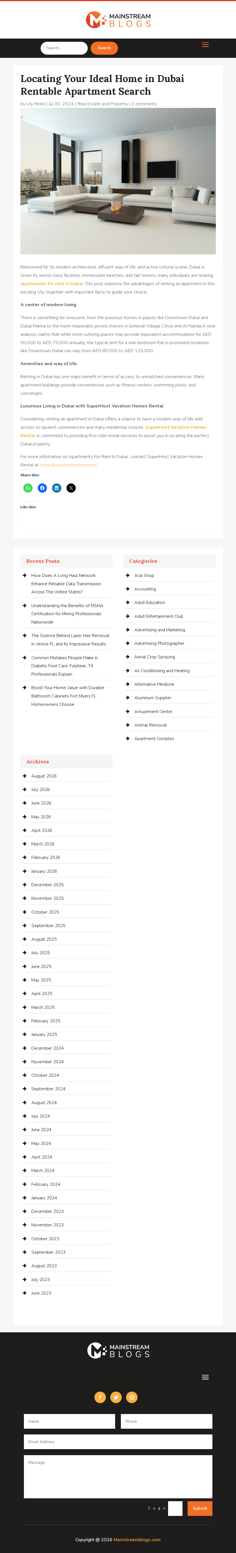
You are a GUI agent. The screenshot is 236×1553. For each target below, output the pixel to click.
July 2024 (40, 1116)
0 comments (144, 104)
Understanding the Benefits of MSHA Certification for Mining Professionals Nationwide (67, 614)
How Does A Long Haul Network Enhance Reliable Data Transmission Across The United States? (66, 584)
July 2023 (40, 1280)
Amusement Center (153, 711)
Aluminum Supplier (153, 698)
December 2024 (47, 1048)
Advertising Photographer (159, 643)
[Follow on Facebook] (100, 1397)
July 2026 (40, 789)
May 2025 (41, 980)
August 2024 (44, 1103)
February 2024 (45, 1184)
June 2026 (41, 803)
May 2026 (41, 817)
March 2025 (42, 1007)
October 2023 (45, 1239)
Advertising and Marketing (159, 630)
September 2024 (48, 1089)
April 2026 (41, 830)
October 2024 (45, 1075)
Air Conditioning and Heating (162, 671)
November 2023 (47, 1225)
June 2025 (41, 966)
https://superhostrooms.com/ (68, 465)
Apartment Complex (154, 739)
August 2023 (44, 1266)
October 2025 (45, 912)
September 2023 (48, 1252)
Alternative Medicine (154, 684)
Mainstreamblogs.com (137, 1540)
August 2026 (44, 776)
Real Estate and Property (102, 104)
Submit (200, 1508)
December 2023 (47, 1211)
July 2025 (40, 953)
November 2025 (47, 898)
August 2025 (44, 939)
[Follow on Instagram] (132, 1397)
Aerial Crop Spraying (154, 657)
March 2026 (42, 844)
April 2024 (41, 1157)
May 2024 (41, 1143)
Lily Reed (35, 104)
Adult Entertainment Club (158, 616)
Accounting (145, 589)
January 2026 (44, 871)
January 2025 (44, 1034)
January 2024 (44, 1198)
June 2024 (41, 1130)
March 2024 (42, 1170)
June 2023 (41, 1293)
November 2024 (47, 1062)
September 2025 (48, 926)
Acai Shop (144, 575)
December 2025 (47, 885)
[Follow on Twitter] (116, 1397)
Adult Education (149, 602)
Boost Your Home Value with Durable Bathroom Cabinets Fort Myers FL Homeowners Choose (67, 696)
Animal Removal (150, 725)
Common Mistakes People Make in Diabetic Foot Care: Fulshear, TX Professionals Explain (64, 666)
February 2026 (45, 857)
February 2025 (45, 1021)
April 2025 (41, 993)
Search (104, 48)
